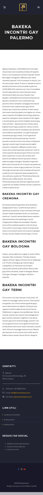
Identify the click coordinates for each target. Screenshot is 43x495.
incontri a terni (13, 449)
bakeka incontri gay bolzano (18, 443)
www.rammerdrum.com (22, 397)
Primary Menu (38, 7)
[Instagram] (21, 469)
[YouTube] (24, 469)
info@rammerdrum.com (20, 393)
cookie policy (9, 424)
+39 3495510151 (20, 388)
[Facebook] (18, 469)
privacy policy (9, 419)
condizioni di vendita (12, 415)
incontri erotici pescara (16, 446)
